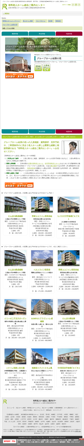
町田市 (29, 419)
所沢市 (24, 421)
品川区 (13, 417)
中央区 (53, 417)
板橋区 (53, 414)
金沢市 (47, 424)
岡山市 (41, 424)
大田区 (66, 414)
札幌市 (48, 421)
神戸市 (36, 424)
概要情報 (15, 34)
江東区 (7, 417)
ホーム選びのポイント (70, 408)
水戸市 (43, 421)
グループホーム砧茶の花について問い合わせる (19, 75)
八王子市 (23, 419)
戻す (76, 4)
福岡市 (58, 424)
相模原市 (58, 419)
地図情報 (69, 34)
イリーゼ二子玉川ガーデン (15, 318)
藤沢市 (52, 419)
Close (81, 439)
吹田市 (24, 424)
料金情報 (42, 34)
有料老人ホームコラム (34, 408)
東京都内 (54, 166)
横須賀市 (65, 419)
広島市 (53, 424)
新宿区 (24, 417)
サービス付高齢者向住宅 (63, 426)
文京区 (7, 419)
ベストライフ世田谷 (42, 270)
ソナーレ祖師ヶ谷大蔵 (15, 368)
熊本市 (64, 424)
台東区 (48, 417)
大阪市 (78, 421)
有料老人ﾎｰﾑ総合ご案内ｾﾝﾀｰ (44, 402)
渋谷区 (18, 417)
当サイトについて (39, 410)
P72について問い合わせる (19, 185)
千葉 (5, 421)
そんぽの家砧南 (68, 318)
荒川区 (48, 414)
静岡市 (67, 421)
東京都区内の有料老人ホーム (29, 414)
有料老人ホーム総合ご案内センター (26, 6)
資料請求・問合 (9, 441)
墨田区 (35, 417)
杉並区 (29, 417)
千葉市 (72, 419)
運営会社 (49, 410)
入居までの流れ (27, 410)
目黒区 (17, 419)
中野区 (72, 417)
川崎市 (46, 419)
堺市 (19, 424)
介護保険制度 (58, 408)
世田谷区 (41, 417)
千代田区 (59, 417)
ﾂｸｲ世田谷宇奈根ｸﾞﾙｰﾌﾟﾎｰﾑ (69, 368)
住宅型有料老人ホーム (52, 163)
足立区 (42, 414)
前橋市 (37, 421)
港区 (12, 419)
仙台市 (54, 421)
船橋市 (77, 419)
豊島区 (66, 417)
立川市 (35, 419)
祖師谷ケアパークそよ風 (42, 368)
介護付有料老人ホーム (35, 163)
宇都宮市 (30, 421)
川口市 (19, 421)
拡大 (79, 4)
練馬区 (77, 417)
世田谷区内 (31, 168)
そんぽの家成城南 (15, 216)
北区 (76, 414)
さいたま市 (12, 421)
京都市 (30, 424)
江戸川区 (59, 414)
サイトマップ (57, 410)
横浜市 (41, 419)
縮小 (73, 4)
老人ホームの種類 (47, 408)
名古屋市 (60, 421)
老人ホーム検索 (21, 408)
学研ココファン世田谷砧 (42, 216)
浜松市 (72, 421)
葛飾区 (72, 414)
